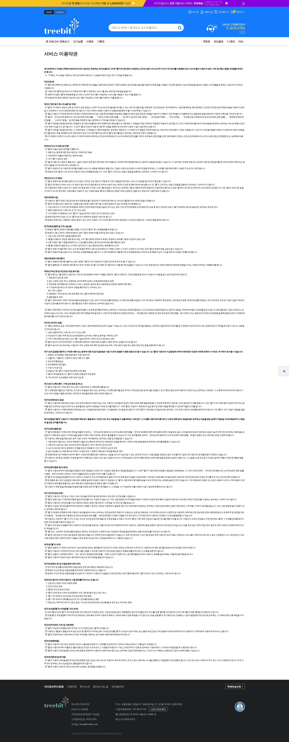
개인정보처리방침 (54, 686)
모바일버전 (118, 686)
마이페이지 (223, 11)
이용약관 (72, 686)
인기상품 (78, 41)
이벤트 (90, 41)
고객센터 (60, 12)
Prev (241, 32)
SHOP (49, 12)
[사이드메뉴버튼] (283, 371)
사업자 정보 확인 (158, 709)
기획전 (101, 41)
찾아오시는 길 (100, 686)
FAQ (240, 41)
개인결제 (218, 41)
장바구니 (240, 11)
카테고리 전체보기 (59, 41)
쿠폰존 (206, 41)
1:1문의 (231, 41)
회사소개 (85, 686)
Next (243, 32)
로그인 (195, 11)
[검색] (179, 27)
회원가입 (209, 11)
